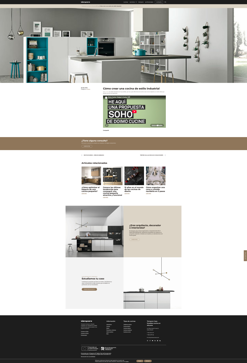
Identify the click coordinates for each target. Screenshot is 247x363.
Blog (98, 6)
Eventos (88, 89)
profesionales (149, 2)
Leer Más (84, 193)
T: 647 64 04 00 (150, 332)
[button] (104, 132)
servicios (132, 2)
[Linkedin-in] (155, 341)
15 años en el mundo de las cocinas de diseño (134, 189)
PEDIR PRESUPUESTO (89, 289)
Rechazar (148, 361)
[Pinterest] (157, 341)
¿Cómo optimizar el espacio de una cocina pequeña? (91, 189)
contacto (159, 2)
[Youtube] (152, 341)
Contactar (87, 146)
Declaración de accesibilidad (88, 356)
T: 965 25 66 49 (150, 334)
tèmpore (141, 2)
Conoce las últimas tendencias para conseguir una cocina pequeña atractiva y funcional (112, 191)
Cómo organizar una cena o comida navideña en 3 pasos (155, 189)
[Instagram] (147, 341)
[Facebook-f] (150, 341)
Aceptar (140, 361)
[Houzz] (160, 341)
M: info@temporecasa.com (153, 337)
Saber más (134, 239)
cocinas (125, 2)
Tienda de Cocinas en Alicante (89, 6)
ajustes (127, 361)
